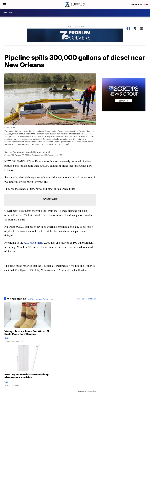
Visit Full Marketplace (86, 299)
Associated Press (33, 242)
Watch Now (138, 4)
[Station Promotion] (75, 35)
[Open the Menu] (4, 4)
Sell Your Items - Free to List (40, 299)
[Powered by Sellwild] (91, 391)
